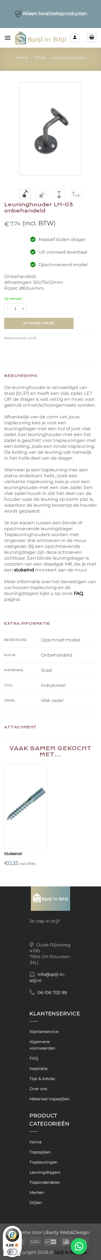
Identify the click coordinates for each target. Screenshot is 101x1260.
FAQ (78, 593)
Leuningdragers (69, 57)
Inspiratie (38, 1068)
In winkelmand (39, 323)
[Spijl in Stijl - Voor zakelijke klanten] (40, 38)
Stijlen (35, 1202)
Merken (36, 1192)
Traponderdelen (44, 1182)
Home (21, 57)
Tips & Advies (42, 1078)
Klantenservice (43, 1031)
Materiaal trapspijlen (49, 1098)
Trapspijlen (39, 1152)
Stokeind (13, 853)
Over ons (38, 1088)
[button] (7, 38)
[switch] (12, 1252)
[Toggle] (68, 1152)
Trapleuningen (43, 1162)
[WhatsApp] (79, 1246)
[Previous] (27, 128)
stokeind (24, 570)
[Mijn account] (74, 37)
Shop (40, 57)
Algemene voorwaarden (42, 1045)
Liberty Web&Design (66, 1232)
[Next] (73, 128)
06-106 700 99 (52, 992)
